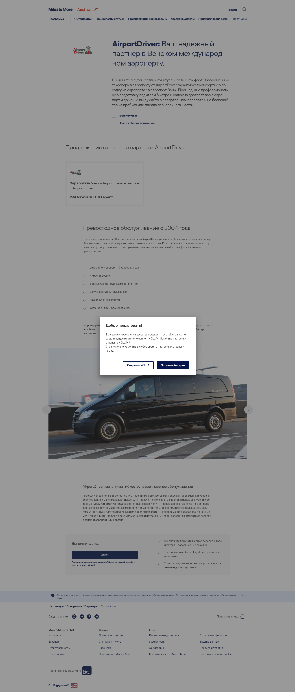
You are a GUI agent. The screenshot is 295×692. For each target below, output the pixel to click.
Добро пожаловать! (124, 325)
